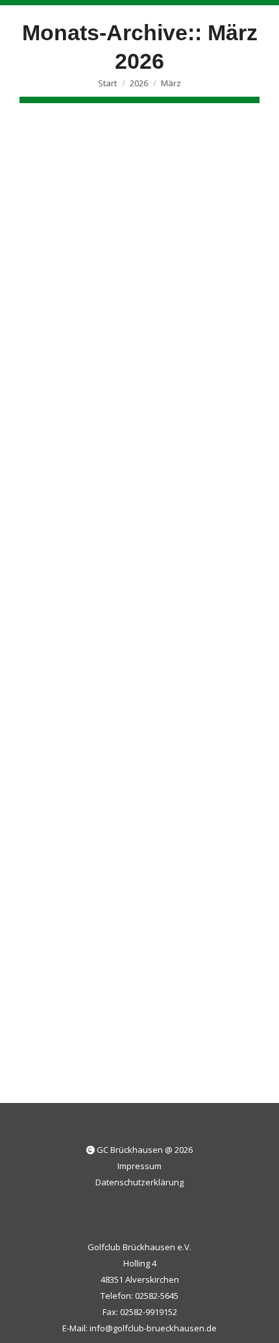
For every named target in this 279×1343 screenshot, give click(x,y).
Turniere (108, 388)
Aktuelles (54, 832)
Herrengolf (200, 832)
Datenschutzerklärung (139, 1182)
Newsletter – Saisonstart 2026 (135, 807)
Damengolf (97, 832)
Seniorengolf (61, 388)
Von (177, 388)
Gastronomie (149, 832)
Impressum (139, 1166)
